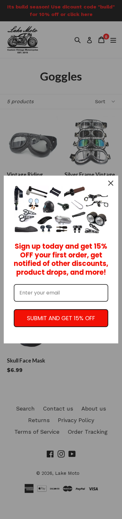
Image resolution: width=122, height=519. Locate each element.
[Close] (110, 183)
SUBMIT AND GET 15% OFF (61, 318)
